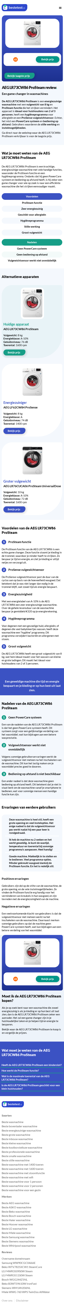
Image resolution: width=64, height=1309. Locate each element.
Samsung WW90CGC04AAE (18, 1262)
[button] (60, 8)
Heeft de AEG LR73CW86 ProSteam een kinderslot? (32, 1064)
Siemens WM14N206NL (16, 1287)
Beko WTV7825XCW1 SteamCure (22, 1266)
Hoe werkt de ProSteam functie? (20, 1070)
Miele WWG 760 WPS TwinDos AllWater (26, 1291)
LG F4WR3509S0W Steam (17, 1271)
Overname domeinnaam (16, 1258)
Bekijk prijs (14, 352)
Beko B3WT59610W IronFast (19, 1283)
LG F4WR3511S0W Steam (17, 1275)
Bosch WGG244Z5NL (14, 1279)
